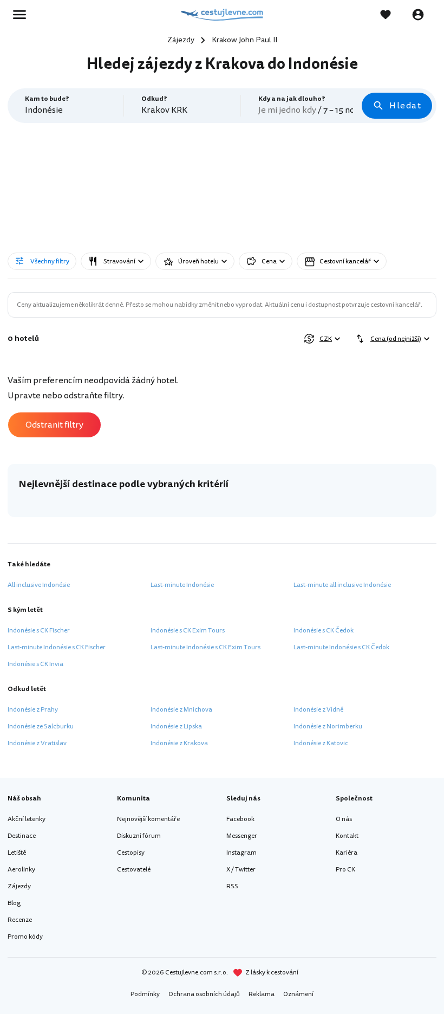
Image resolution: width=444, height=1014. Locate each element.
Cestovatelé (134, 869)
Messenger (241, 836)
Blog (14, 903)
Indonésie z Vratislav (37, 743)
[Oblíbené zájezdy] (391, 15)
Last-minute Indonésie (182, 585)
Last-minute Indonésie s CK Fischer (57, 647)
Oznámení (298, 994)
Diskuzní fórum (139, 836)
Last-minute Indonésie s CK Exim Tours (205, 647)
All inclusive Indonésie (39, 585)
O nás (344, 819)
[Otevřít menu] (23, 15)
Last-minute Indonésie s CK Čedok (341, 647)
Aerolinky (21, 869)
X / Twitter (241, 869)
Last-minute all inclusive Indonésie (342, 585)
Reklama (262, 994)
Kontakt (347, 836)
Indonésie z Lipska (176, 726)
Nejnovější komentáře (148, 819)
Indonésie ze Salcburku (41, 726)
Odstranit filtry (54, 424)
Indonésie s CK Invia (35, 664)
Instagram (241, 852)
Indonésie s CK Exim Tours (188, 630)
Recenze (20, 920)
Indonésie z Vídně (318, 709)
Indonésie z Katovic (320, 743)
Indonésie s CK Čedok (323, 630)
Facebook (240, 819)
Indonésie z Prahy (33, 709)
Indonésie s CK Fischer (39, 630)
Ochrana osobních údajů (204, 994)
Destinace (22, 836)
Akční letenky (26, 819)
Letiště (17, 852)
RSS (232, 886)
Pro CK (345, 869)
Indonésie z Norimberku (327, 726)
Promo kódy (25, 936)
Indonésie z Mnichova (181, 709)
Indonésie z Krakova (179, 743)
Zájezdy (19, 886)
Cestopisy (131, 852)
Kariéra (346, 852)
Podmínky (145, 994)
